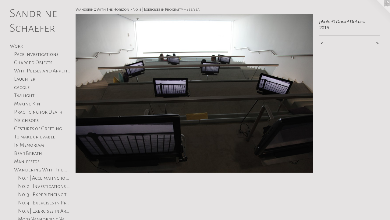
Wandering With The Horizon (42, 170)
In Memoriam (29, 145)
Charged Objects (33, 62)
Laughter (24, 79)
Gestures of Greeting (38, 128)
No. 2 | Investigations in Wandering (44, 186)
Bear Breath (28, 153)
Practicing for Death (38, 112)
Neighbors (26, 120)
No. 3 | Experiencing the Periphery (44, 194)
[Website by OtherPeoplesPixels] (378, 12)
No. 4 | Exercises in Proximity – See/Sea (44, 203)
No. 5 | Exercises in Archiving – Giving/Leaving (44, 211)
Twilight (24, 95)
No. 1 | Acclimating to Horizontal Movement (44, 178)
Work (16, 46)
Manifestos (27, 161)
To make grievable (34, 137)
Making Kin (27, 104)
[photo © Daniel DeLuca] (194, 93)
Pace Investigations (36, 54)
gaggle (22, 87)
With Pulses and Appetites (42, 71)
